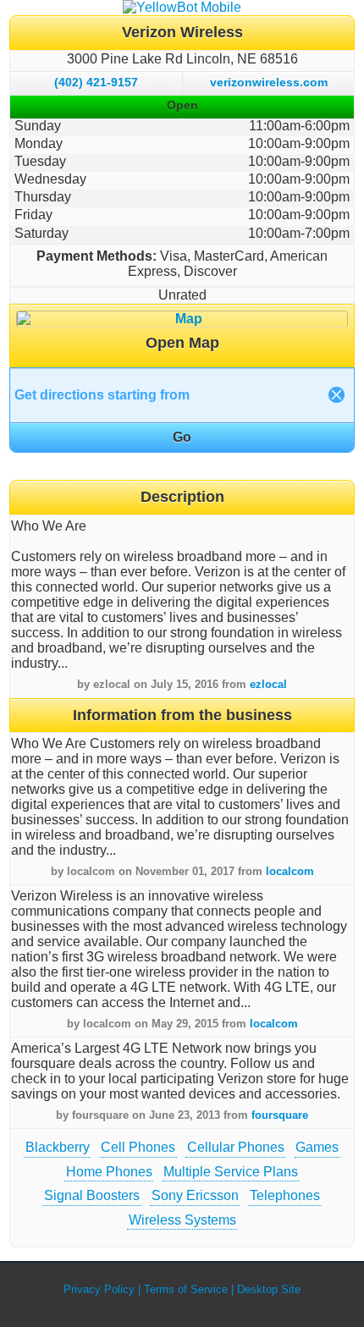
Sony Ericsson (195, 1195)
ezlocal (268, 684)
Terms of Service (186, 1289)
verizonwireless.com (269, 82)
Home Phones (109, 1172)
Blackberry (57, 1147)
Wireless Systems (182, 1220)
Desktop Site (269, 1289)
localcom (290, 871)
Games (317, 1147)
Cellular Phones (235, 1147)
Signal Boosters (92, 1195)
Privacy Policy (99, 1289)
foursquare (279, 1115)
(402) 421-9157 (96, 82)
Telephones (285, 1195)
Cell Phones (138, 1147)
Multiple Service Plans (230, 1172)
